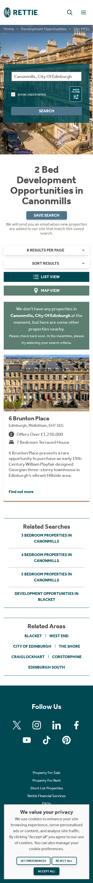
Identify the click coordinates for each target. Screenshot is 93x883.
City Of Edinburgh (32, 646)
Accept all (46, 871)
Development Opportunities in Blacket (46, 596)
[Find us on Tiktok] (46, 740)
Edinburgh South (46, 667)
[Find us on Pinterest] (66, 740)
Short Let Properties (46, 788)
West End (58, 635)
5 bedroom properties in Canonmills (46, 577)
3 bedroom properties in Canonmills (46, 538)
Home (9, 29)
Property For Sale (46, 772)
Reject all (64, 861)
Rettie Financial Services (47, 796)
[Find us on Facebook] (76, 725)
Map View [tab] (50, 290)
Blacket (33, 635)
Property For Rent (46, 780)
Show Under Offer (32, 94)
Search (46, 111)
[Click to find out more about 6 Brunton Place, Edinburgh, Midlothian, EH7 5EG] (46, 428)
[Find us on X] (17, 725)
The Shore (69, 646)
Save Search (47, 215)
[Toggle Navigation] (83, 12)
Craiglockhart (28, 656)
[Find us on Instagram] (36, 725)
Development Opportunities (43, 29)
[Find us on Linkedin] (56, 725)
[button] (69, 12)
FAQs (46, 803)
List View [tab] (50, 276)
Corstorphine (67, 656)
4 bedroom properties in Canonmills (46, 557)
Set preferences (33, 861)
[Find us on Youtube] (27, 740)
